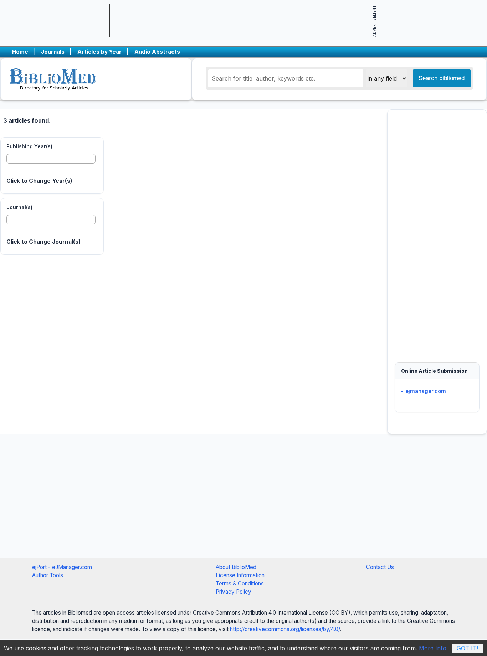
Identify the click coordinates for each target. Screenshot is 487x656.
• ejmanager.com (423, 391)
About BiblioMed (236, 567)
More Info (432, 648)
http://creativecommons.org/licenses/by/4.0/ (285, 629)
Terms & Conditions (240, 583)
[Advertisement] (437, 232)
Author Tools (47, 575)
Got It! (467, 648)
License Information (240, 575)
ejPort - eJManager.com (62, 567)
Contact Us (380, 567)
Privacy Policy (233, 591)
